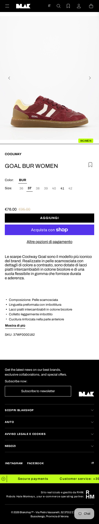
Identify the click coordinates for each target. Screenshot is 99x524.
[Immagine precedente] (9, 78)
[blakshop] (23, 6)
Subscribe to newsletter (38, 391)
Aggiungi (49, 218)
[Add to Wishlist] (89, 164)
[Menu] (10, 6)
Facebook (35, 463)
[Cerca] (55, 6)
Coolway (13, 154)
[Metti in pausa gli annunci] (3, 478)
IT (49, 6)
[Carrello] (88, 6)
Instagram (14, 463)
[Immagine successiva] (90, 78)
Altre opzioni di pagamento (49, 242)
